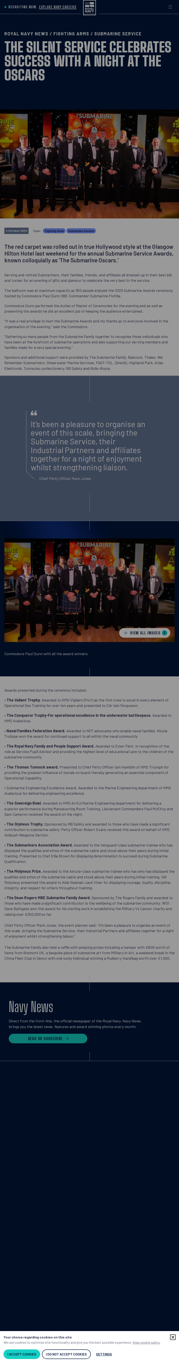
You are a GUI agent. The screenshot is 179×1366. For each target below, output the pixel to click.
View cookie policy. (146, 1342)
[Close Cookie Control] (173, 1337)
